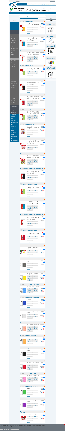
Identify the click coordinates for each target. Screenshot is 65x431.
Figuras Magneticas (13, 60)
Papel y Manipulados (13, 132)
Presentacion (12, 134)
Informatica (12, 118)
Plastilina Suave (13, 87)
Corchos (12, 52)
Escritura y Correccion (13, 114)
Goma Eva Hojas (13, 66)
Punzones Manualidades (14, 89)
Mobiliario (12, 124)
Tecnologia (12, 138)
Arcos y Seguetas (13, 38)
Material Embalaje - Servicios (14, 122)
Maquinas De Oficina (13, 120)
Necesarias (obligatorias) (8, 429)
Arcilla (11, 36)
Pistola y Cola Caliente (13, 81)
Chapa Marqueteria (13, 44)
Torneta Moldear (13, 100)
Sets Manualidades (13, 96)
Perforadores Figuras (13, 79)
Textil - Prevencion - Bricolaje (14, 140)
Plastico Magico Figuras (14, 83)
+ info (1, 429)
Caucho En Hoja (13, 42)
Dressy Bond (12, 54)
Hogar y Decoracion (13, 116)
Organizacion (12, 130)
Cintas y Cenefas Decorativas (14, 48)
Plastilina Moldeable (13, 85)
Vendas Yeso (12, 104)
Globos (11, 62)
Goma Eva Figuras (13, 64)
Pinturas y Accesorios (13, 112)
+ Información (28, 33)
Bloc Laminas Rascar (13, 40)
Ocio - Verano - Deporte (13, 126)
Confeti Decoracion (13, 50)
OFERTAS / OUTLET (13, 128)
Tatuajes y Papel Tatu (13, 98)
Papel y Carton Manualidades (12, 110)
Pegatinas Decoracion (13, 77)
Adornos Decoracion (13, 34)
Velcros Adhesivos (13, 102)
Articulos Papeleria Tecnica (14, 106)
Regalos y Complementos (14, 136)
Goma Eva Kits (12, 68)
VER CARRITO (51, 20)
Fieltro (11, 58)
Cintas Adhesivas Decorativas (13, 46)
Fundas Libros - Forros (13, 108)
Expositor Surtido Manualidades (13, 56)
